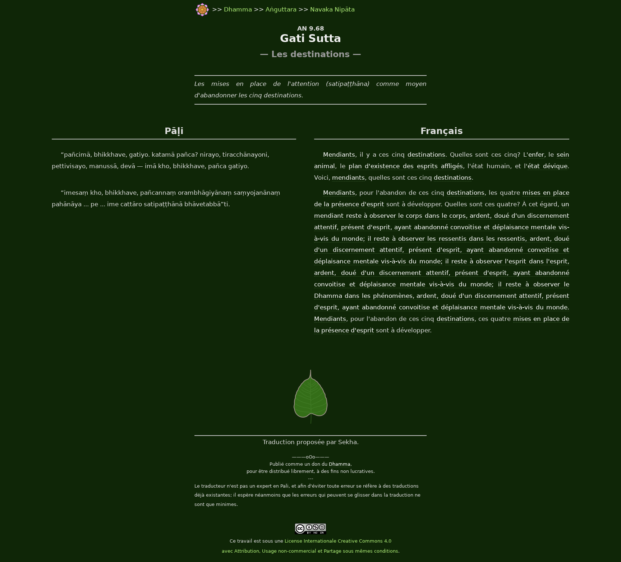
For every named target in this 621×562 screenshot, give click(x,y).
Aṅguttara (282, 9)
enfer (536, 154)
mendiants (348, 177)
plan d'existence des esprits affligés (406, 166)
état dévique (547, 166)
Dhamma (239, 9)
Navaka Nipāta (332, 9)
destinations (426, 154)
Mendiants (339, 154)
